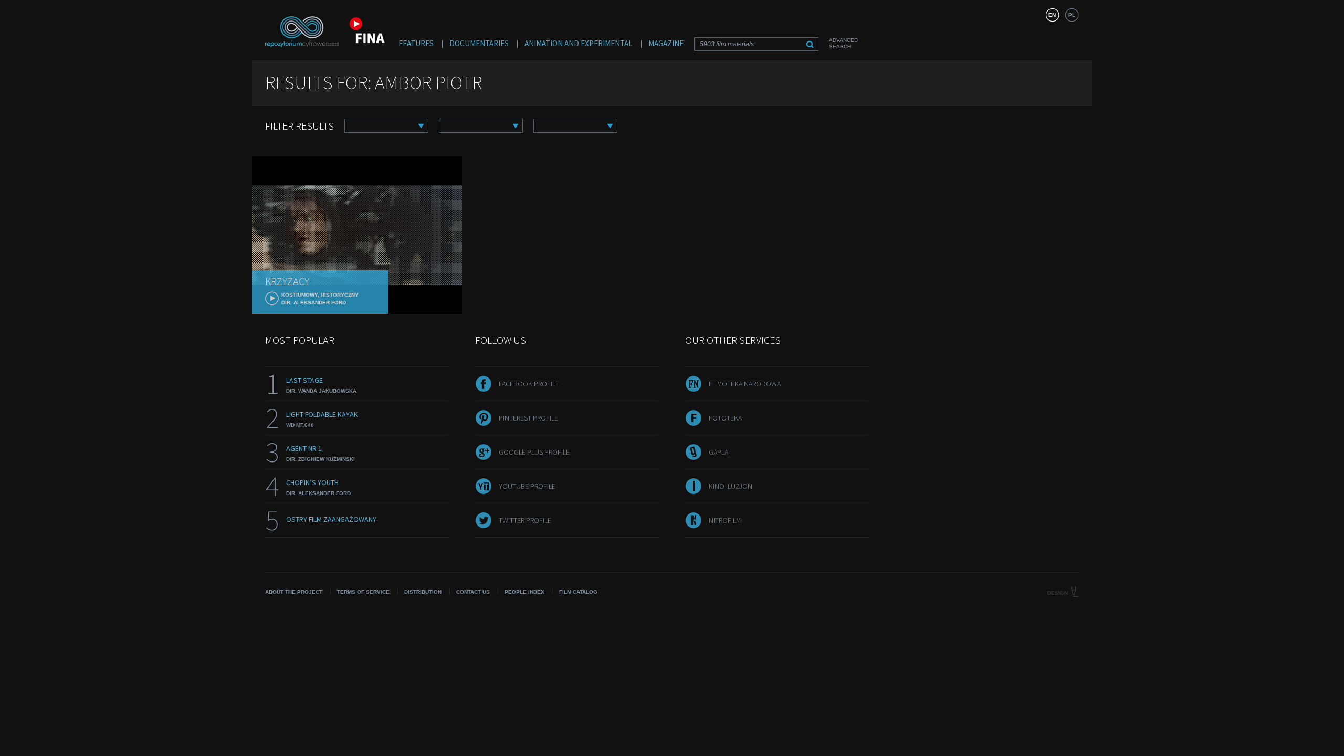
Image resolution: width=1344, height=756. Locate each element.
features (416, 43)
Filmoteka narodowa (745, 383)
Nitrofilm (725, 520)
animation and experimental (578, 43)
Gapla (718, 452)
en (1052, 15)
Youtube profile (527, 486)
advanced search (843, 43)
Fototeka (725, 418)
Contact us (473, 592)
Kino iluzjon (730, 486)
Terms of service (363, 592)
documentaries (479, 43)
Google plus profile (534, 452)
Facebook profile (529, 383)
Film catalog (578, 592)
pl (1071, 15)
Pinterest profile (528, 418)
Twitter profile (525, 520)
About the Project (293, 592)
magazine (666, 43)
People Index (524, 592)
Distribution (423, 592)
